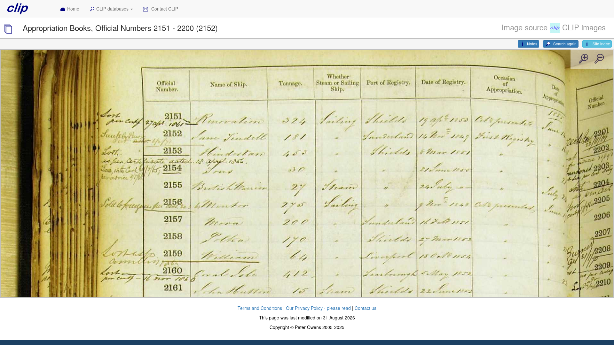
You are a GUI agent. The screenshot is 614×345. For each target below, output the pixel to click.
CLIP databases (113, 8)
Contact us (365, 308)
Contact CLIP (164, 8)
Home (73, 8)
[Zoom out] (598, 59)
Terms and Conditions (260, 308)
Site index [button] (601, 43)
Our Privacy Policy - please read (318, 308)
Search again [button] (564, 43)
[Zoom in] (583, 59)
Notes (532, 43)
